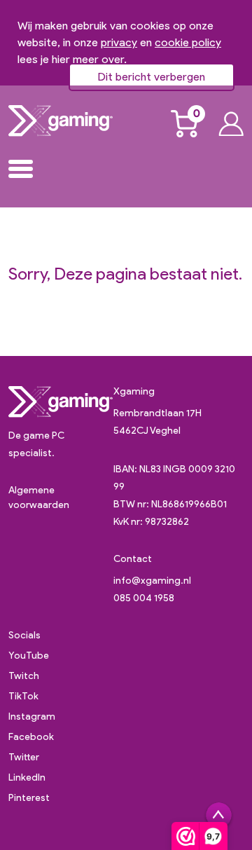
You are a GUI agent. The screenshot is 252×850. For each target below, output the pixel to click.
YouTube (28, 656)
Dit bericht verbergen (151, 76)
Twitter (23, 757)
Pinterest (29, 798)
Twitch (23, 676)
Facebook (31, 737)
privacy (119, 42)
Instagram (31, 716)
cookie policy (188, 42)
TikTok (23, 696)
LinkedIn (27, 777)
